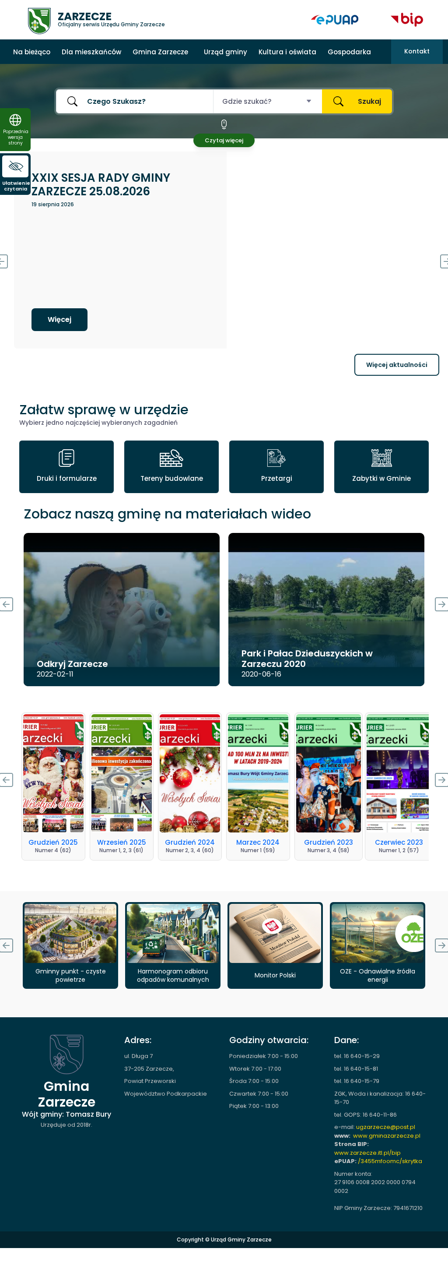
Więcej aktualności (396, 364)
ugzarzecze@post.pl (385, 1127)
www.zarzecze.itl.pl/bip (367, 1153)
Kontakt (417, 51)
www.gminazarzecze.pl (386, 1136)
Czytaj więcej (224, 140)
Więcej (59, 319)
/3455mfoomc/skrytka (390, 1161)
